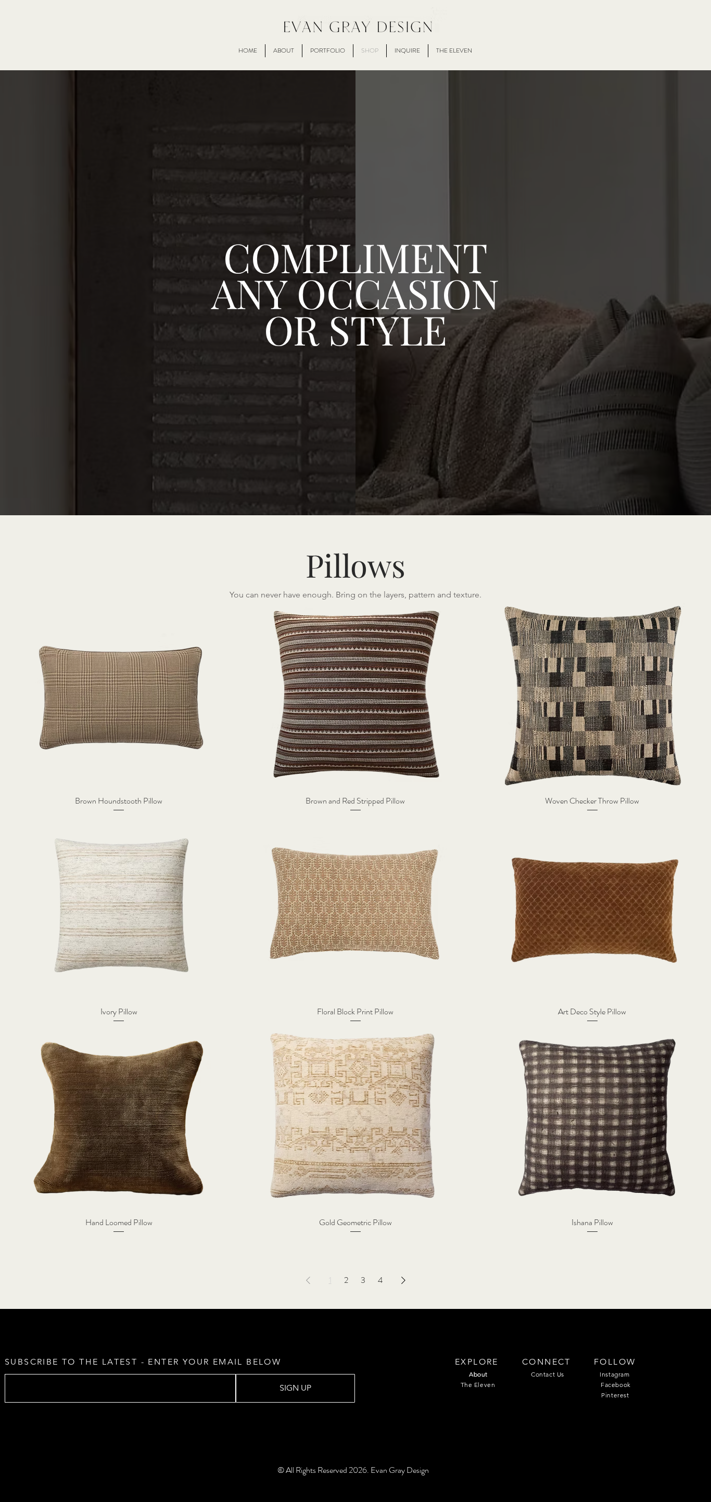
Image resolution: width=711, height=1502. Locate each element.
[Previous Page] (308, 1280)
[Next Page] (403, 1280)
